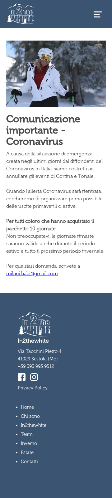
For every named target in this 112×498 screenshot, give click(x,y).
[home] (19, 14)
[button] (97, 14)
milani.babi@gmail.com (32, 273)
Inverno (29, 443)
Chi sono (30, 416)
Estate (27, 452)
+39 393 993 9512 (36, 366)
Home (27, 407)
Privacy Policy (33, 388)
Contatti (29, 461)
